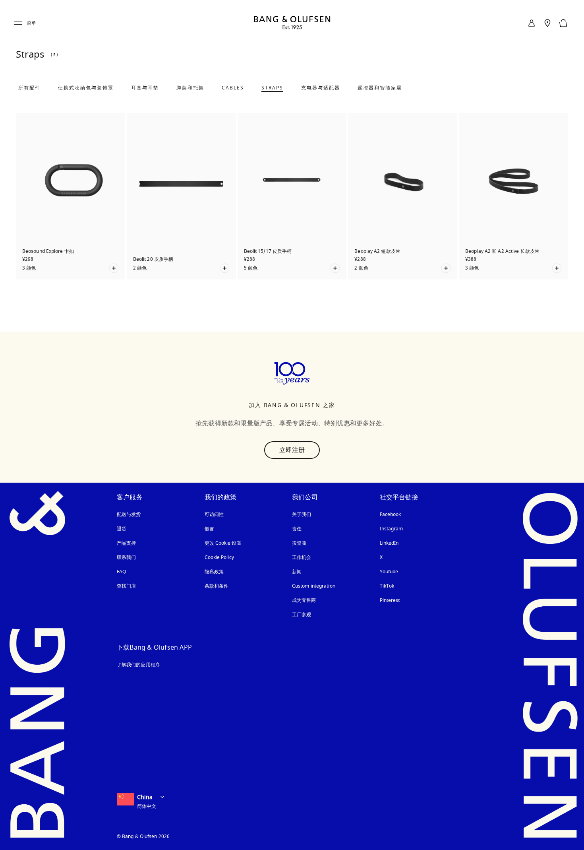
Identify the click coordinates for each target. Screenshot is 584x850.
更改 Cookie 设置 (223, 543)
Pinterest (390, 600)
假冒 (212, 528)
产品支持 (126, 543)
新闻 (297, 571)
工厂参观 (301, 614)
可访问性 (214, 514)
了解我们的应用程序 (138, 664)
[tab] (29, 87)
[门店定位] (547, 23)
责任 (297, 528)
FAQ (121, 571)
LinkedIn (389, 543)
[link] (531, 23)
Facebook (390, 514)
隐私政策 (214, 571)
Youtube (389, 571)
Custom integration (313, 586)
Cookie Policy (219, 557)
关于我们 (301, 514)
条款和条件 (217, 586)
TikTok (387, 586)
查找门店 (126, 586)
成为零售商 (304, 600)
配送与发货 (129, 514)
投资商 (299, 543)
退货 (121, 528)
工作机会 (301, 557)
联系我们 (126, 557)
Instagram (391, 528)
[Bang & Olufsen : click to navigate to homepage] (292, 23)
